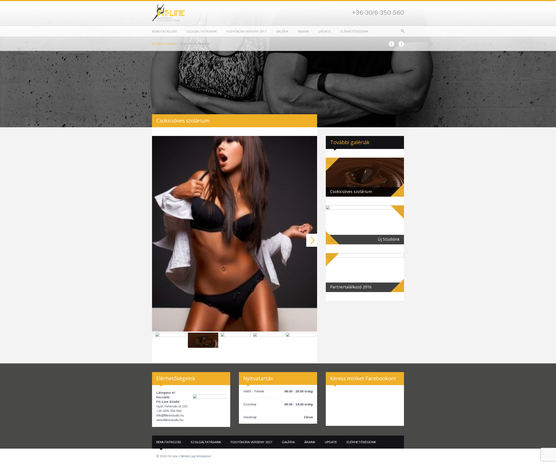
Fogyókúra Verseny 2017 (246, 31)
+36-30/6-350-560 (378, 12)
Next (311, 240)
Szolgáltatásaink (201, 31)
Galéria (282, 31)
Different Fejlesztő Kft (396, 456)
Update (325, 31)
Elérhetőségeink (354, 31)
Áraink (303, 31)
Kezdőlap (158, 44)
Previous (157, 240)
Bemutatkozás (164, 31)
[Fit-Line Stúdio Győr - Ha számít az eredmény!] (168, 12)
